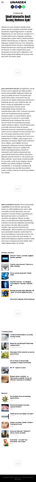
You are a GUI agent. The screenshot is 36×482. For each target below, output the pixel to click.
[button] (2, 2)
